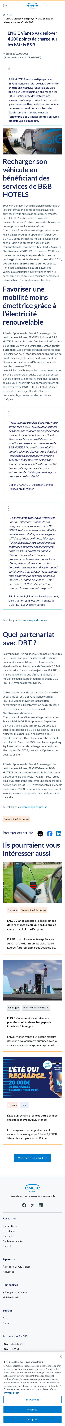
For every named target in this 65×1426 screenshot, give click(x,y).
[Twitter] (33, 1206)
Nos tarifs (8, 1235)
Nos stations (10, 1225)
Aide (6, 5)
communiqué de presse (33, 620)
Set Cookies (32, 1399)
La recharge (9, 1230)
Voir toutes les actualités (32, 1157)
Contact (7, 1323)
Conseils (7, 1245)
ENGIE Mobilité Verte (14, 1343)
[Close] (61, 1356)
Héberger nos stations (15, 1292)
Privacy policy (11, 1392)
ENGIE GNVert (11, 1348)
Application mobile (13, 1240)
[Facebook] (24, 1206)
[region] (32, 1389)
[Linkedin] (41, 1206)
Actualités (8, 1271)
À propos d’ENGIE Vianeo (17, 1266)
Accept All (32, 1419)
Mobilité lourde (11, 1297)
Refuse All (32, 1409)
